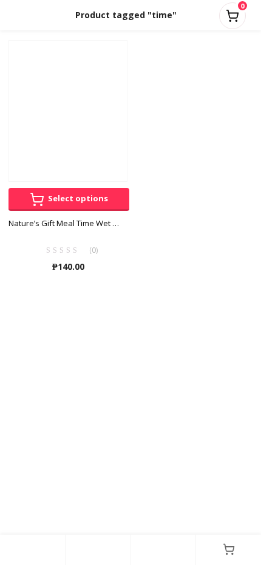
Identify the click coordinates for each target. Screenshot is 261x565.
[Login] (162, 550)
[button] (232, 13)
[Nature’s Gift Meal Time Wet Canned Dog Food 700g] (68, 110)
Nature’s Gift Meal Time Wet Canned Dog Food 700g (67, 223)
